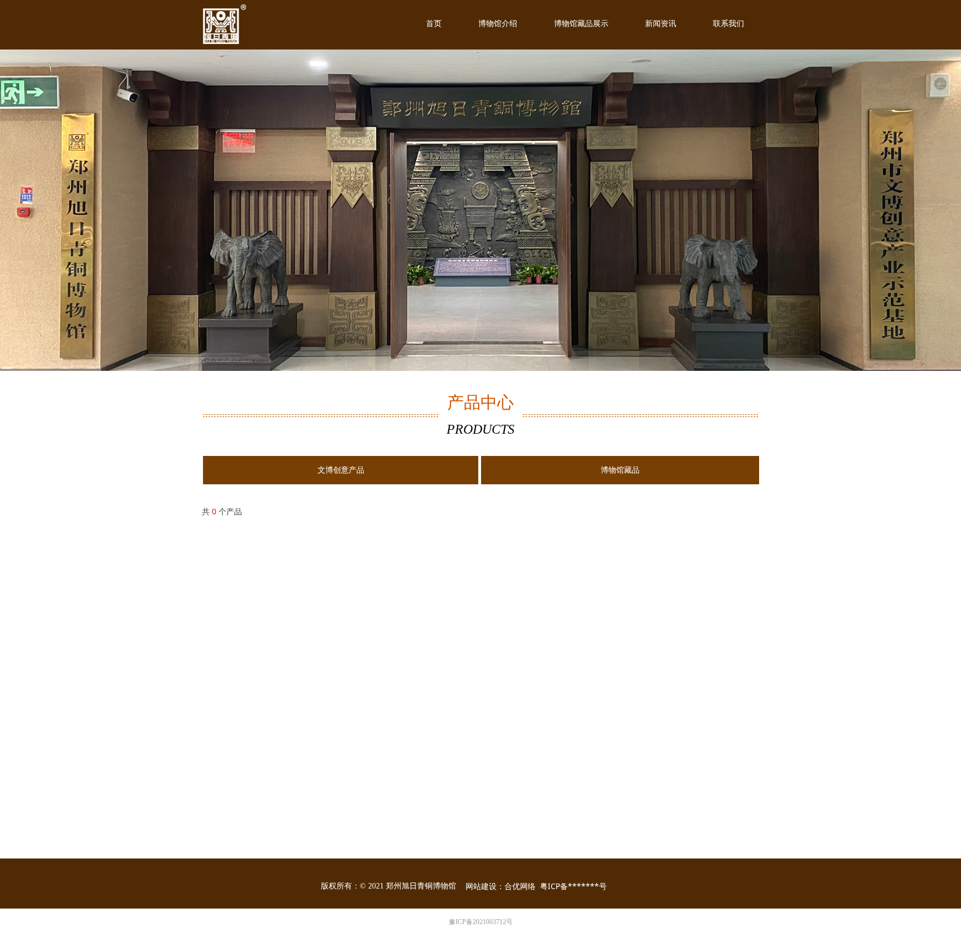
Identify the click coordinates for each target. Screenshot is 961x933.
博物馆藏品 (620, 470)
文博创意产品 (341, 470)
